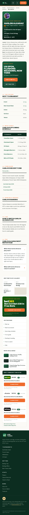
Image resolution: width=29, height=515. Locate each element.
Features (4, 491)
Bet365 (14, 377)
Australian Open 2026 (8, 184)
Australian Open (6, 449)
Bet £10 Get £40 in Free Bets (12, 412)
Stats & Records (6, 477)
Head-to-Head (6, 480)
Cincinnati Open (9, 142)
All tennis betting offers (9, 423)
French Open (5, 452)
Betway (14, 409)
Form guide (8, 334)
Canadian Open (8, 138)
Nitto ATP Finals (8, 158)
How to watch (8, 341)
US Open (6, 146)
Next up (7, 324)
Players (4, 475)
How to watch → (11, 79)
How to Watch (6, 489)
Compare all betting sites (10, 425)
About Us (4, 486)
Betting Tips (10, 84)
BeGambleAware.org (16, 504)
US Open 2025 (6, 187)
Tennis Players (10, 7)
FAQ (6, 345)
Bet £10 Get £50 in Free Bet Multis (13, 396)
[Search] (17, 3)
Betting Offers (6, 466)
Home (3, 7)
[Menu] (13, 3)
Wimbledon (5, 454)
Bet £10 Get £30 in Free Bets (12, 380)
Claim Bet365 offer (14, 310)
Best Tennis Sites (6, 468)
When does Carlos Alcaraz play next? (12, 249)
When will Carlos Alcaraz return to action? (12, 267)
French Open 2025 (7, 190)
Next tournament (9, 327)
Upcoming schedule (10, 331)
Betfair (14, 393)
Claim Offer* (14, 384)
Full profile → (6, 171)
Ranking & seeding (10, 338)
